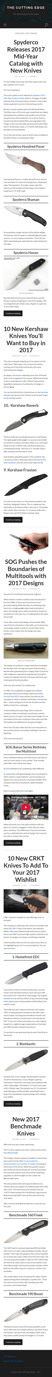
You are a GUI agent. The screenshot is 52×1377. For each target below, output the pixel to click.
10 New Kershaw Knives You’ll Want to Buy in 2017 (26, 339)
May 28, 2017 (20, 76)
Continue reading (13, 313)
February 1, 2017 (19, 356)
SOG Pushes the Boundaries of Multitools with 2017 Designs (26, 572)
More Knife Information (13, 1361)
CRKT (14, 928)
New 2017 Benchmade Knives (26, 1126)
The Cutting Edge (26, 7)
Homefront (8, 998)
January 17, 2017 (20, 885)
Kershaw (16, 375)
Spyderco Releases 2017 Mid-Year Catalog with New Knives (26, 56)
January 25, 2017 (19, 589)
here (13, 948)
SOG (8, 768)
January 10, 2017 (19, 1139)
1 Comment (32, 76)
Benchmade (13, 1153)
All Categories (9, 1356)
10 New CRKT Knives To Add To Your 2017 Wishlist (26, 869)
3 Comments (34, 589)
